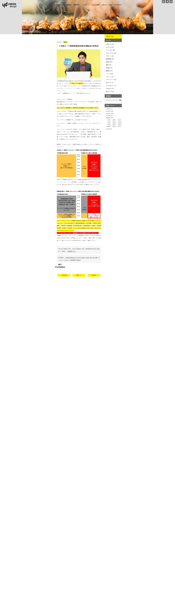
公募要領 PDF (71, 251)
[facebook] (167, 1)
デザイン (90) (110, 56)
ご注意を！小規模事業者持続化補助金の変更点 (79, 45)
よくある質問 (95, 5)
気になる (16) (110, 91)
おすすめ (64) (110, 47)
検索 (120, 100)
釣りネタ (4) (109, 82)
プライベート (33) (111, 79)
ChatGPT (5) (110, 88)
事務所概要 (76, 5)
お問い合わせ (117, 5)
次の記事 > (94, 275)
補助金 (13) (109, 71)
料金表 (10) (109, 68)
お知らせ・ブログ (106, 5)
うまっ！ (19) (110, 76)
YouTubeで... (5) (111, 85)
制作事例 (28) (110, 59)
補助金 (65, 42)
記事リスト (79, 275)
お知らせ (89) (110, 44)
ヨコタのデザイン (58, 5)
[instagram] (171, 1)
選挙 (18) (108, 65)
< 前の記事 (64, 275)
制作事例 (68, 5)
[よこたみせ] (163, 1)
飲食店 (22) (109, 62)
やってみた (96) (110, 50)
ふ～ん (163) (109, 74)
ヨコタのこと (85, 5)
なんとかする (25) (111, 53)
